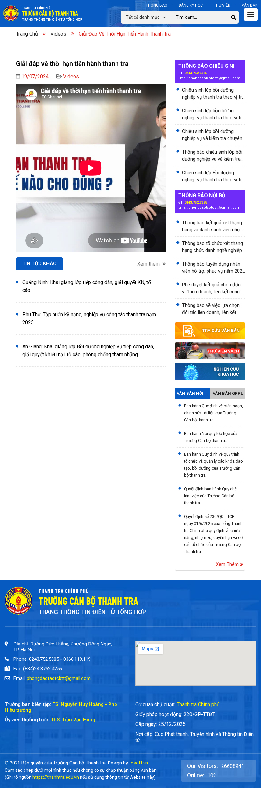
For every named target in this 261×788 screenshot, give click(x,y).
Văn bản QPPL (228, 393)
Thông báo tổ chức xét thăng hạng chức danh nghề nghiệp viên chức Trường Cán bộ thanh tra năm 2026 (212, 247)
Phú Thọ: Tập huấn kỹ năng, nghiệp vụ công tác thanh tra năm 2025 (89, 318)
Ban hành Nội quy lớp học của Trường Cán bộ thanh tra (210, 437)
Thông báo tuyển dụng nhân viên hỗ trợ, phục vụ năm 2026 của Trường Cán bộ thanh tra (213, 268)
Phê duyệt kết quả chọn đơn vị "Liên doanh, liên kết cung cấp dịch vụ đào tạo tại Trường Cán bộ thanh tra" (211, 288)
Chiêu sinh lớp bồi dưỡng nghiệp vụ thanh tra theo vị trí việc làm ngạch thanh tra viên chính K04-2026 (212, 114)
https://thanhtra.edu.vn (55, 777)
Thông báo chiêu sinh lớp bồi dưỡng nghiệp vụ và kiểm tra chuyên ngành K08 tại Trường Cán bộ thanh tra (212, 156)
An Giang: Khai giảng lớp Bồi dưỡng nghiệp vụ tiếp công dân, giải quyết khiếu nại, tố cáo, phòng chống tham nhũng (88, 351)
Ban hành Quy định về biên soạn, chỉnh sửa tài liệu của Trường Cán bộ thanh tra (213, 412)
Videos (58, 34)
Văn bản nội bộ (192, 393)
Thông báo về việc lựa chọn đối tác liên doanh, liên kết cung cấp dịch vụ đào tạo (211, 309)
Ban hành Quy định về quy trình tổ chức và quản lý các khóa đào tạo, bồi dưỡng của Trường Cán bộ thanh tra (213, 465)
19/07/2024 (35, 76)
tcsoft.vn (138, 763)
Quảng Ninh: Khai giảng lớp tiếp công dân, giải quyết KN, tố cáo (86, 286)
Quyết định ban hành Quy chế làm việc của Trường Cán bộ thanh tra (210, 495)
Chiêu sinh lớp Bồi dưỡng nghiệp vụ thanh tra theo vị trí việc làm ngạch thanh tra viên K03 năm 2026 (212, 176)
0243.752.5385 (195, 73)
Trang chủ (27, 34)
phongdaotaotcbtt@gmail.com (214, 78)
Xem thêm (149, 264)
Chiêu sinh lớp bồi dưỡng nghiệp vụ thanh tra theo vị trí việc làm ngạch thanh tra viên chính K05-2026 (212, 94)
